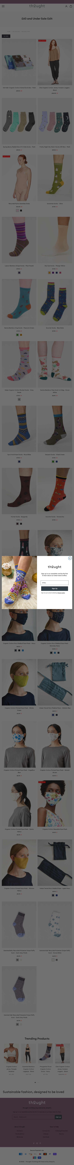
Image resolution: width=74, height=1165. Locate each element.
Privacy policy (61, 592)
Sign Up (54, 588)
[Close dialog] (69, 558)
